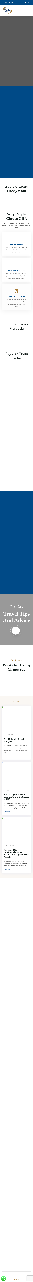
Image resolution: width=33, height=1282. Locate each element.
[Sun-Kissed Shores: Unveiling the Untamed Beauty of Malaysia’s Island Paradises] (16, 829)
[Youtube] (25, 2)
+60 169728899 (8, 2)
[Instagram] (28, 2)
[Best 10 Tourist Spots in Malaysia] (16, 719)
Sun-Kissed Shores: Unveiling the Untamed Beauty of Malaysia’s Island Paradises (16, 853)
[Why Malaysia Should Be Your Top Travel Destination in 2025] (16, 774)
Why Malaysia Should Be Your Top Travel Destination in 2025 (16, 796)
